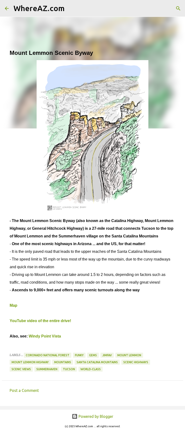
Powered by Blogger (95, 416)
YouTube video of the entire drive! (40, 321)
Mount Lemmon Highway (30, 362)
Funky (79, 355)
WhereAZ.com (39, 8)
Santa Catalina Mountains (97, 362)
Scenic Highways (135, 362)
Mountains (62, 362)
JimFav (107, 355)
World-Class (90, 369)
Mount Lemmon (129, 355)
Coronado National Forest (47, 355)
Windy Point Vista (45, 336)
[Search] (71, 8)
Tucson (69, 369)
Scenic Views (21, 369)
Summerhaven (46, 369)
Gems (93, 355)
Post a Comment (24, 390)
